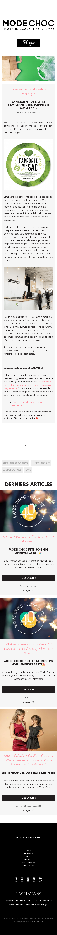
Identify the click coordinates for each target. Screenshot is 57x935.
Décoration (28, 862)
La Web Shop (37, 922)
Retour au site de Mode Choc (28, 837)
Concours (22, 537)
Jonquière (20, 901)
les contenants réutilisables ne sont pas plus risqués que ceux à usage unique (28, 385)
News (27, 652)
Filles (8, 760)
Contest (44, 644)
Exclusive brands (14, 648)
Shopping (27, 93)
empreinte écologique (15, 463)
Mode (48, 537)
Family (33, 648)
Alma (29, 901)
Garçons (20, 760)
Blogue (28, 43)
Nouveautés (18, 764)
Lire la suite (29, 578)
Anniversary (28, 644)
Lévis (11, 905)
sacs (28, 470)
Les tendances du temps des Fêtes (28, 772)
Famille (36, 537)
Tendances (36, 764)
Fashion (45, 648)
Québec (20, 905)
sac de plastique (12, 470)
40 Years (10, 644)
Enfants (19, 756)
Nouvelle (38, 89)
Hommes (34, 760)
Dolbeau (37, 901)
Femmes (45, 756)
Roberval (47, 901)
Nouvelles (28, 865)
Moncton (30, 905)
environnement (41, 463)
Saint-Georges (41, 905)
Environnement (19, 89)
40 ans (7, 537)
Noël (46, 760)
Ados (28, 856)
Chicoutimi (9, 901)
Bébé (7, 756)
